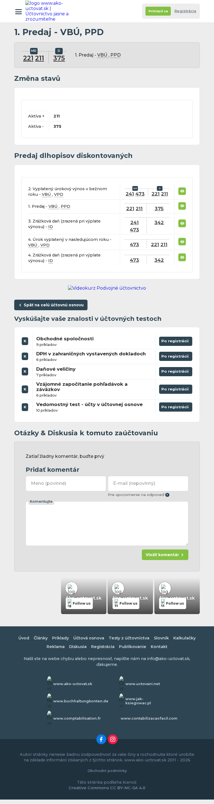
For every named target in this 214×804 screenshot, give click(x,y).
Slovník (161, 638)
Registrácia (185, 11)
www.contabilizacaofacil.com (149, 718)
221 (28, 58)
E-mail (134, 483)
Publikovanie (132, 646)
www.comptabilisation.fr (77, 718)
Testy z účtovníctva (129, 638)
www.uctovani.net (142, 684)
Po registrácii (175, 342)
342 (159, 222)
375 (59, 58)
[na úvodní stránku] (49, 11)
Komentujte (41, 501)
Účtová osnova (88, 638)
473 (140, 194)
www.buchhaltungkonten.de (80, 701)
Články (41, 638)
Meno (48, 483)
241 (130, 194)
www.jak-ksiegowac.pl (138, 701)
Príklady (60, 638)
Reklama (56, 646)
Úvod (23, 638)
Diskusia (78, 646)
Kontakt (159, 646)
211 (39, 58)
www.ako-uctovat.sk (72, 684)
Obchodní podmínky (107, 771)
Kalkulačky (184, 638)
